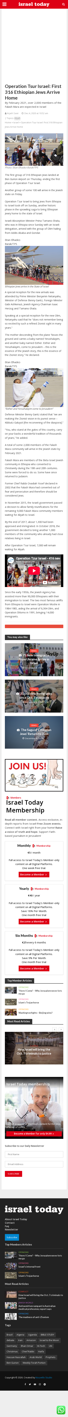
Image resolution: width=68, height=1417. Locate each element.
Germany (12, 1345)
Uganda (32, 1334)
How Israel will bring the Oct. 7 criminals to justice (34, 1051)
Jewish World (25, 1303)
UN (50, 1345)
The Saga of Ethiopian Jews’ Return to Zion (35, 731)
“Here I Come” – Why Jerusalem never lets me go (40, 992)
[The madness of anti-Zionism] (11, 1316)
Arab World (36, 1357)
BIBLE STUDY (47, 1334)
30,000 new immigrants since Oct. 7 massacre (35, 695)
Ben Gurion (13, 1362)
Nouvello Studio (44, 1377)
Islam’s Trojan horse (28, 1002)
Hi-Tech (41, 1345)
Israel (16, 122)
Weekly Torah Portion (34, 1362)
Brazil (10, 1334)
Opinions (23, 987)
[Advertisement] (34, 46)
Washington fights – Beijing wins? (35, 1013)
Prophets (50, 1357)
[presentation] (54, 1029)
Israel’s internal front (29, 1266)
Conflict (34, 1045)
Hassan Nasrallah (16, 1357)
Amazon (31, 1340)
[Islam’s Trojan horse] (11, 1001)
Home (8, 122)
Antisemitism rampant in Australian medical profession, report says (36, 1307)
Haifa (41, 1351)
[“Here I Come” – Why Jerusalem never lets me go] (11, 989)
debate (10, 1340)
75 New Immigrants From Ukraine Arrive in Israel (34, 659)
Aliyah (17, 118)
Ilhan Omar (27, 1345)
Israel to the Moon (49, 1340)
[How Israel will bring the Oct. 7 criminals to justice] (11, 1294)
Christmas (12, 1351)
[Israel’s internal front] (11, 1265)
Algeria (20, 1334)
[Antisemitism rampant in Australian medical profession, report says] (11, 1305)
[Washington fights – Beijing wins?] (11, 1011)
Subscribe (12, 1237)
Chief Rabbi (28, 1351)
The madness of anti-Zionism (33, 1317)
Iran (20, 1340)
